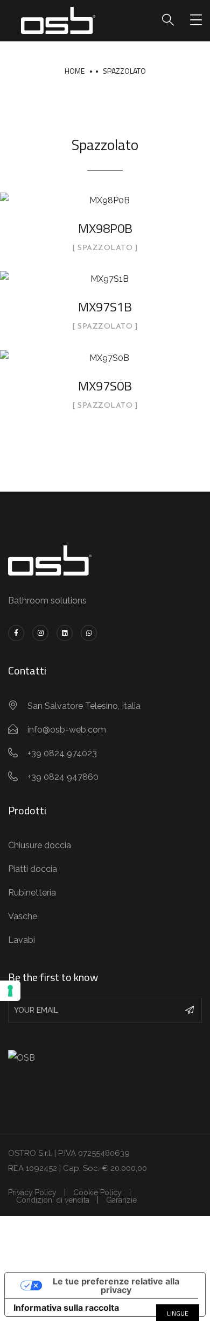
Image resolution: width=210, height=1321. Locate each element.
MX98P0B (105, 228)
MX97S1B (105, 306)
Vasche (22, 916)
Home (75, 70)
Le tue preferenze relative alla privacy (116, 1285)
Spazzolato (124, 70)
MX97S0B (105, 385)
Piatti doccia (32, 869)
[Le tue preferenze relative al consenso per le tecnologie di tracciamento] (10, 991)
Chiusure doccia (39, 845)
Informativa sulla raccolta (66, 1307)
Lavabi (21, 940)
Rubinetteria (32, 892)
